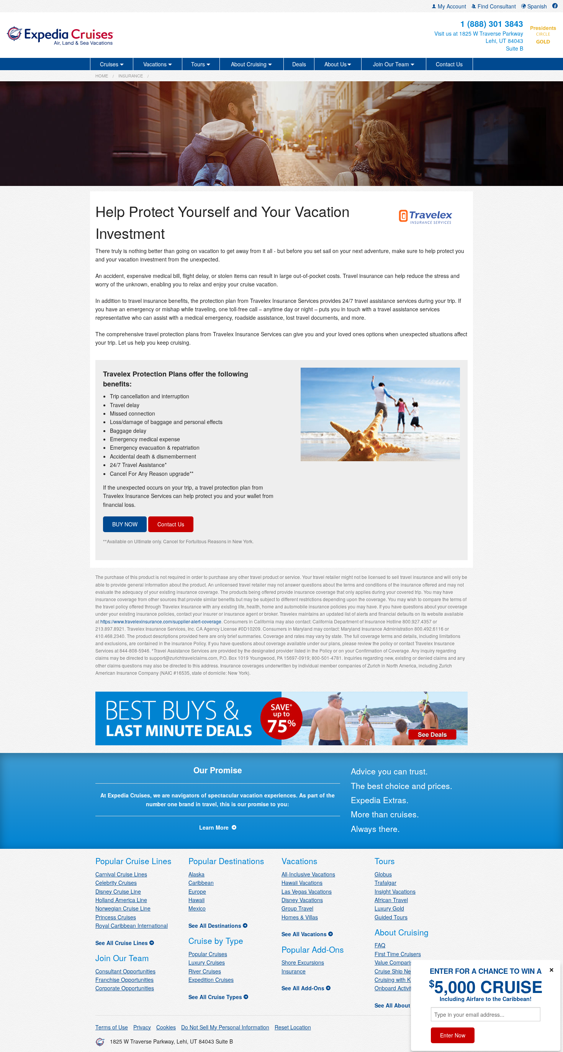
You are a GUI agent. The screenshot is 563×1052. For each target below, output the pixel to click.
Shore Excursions (303, 962)
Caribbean (201, 882)
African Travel (391, 900)
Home (101, 75)
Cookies (166, 1027)
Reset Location (293, 1027)
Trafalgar (385, 882)
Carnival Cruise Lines (121, 874)
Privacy (142, 1027)
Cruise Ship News (396, 971)
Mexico (197, 908)
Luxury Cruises (206, 962)
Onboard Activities (397, 988)
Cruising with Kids (396, 979)
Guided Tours (391, 917)
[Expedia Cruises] (96, 35)
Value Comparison (397, 962)
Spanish (536, 6)
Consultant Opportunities (125, 971)
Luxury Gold (389, 908)
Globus (383, 874)
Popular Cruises (207, 954)
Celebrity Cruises (116, 882)
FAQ (380, 945)
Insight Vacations (395, 891)
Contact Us (449, 64)
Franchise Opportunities (124, 979)
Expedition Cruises (211, 979)
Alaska (196, 874)
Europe (197, 891)
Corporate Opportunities (124, 988)
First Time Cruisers (398, 954)
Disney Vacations (302, 900)
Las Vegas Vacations (307, 891)
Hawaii (196, 900)
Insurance (130, 75)
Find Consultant (496, 6)
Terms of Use (111, 1027)
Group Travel (297, 908)
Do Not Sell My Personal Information (225, 1027)
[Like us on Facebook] (555, 6)
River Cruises (204, 971)
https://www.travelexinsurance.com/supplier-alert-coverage (160, 621)
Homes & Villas (300, 917)
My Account (451, 6)
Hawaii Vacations (302, 882)
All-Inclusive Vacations (308, 874)
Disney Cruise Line (118, 891)
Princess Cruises (115, 917)
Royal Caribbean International (131, 925)
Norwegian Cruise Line (123, 908)
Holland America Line (121, 900)
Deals (299, 64)
